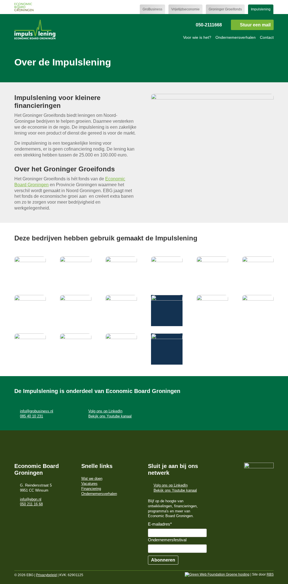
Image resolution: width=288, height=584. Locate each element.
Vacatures (89, 483)
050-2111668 (209, 24)
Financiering (91, 489)
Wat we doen (91, 478)
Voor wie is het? (197, 37)
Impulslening (261, 9)
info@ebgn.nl (30, 499)
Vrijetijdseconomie (185, 9)
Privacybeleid (46, 575)
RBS (270, 574)
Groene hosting (237, 574)
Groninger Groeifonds (225, 9)
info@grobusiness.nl (36, 411)
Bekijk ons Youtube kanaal (110, 416)
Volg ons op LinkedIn (105, 411)
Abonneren (163, 560)
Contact (267, 37)
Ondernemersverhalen (235, 37)
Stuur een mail (255, 24)
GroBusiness (152, 9)
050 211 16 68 (31, 504)
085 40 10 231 (31, 416)
